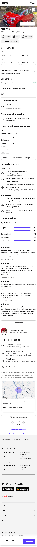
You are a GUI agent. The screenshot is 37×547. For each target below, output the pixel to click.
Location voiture (6, 439)
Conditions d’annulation (18, 434)
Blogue (20, 483)
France (16, 439)
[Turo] (5, 3)
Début (3, 51)
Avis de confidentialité (8, 532)
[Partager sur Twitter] (13, 423)
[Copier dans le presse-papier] (24, 423)
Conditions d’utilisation (20, 529)
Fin (2, 59)
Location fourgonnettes (8, 456)
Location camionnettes (8, 452)
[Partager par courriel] (18, 423)
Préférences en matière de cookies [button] (12, 535)
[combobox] (34, 71)
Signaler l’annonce (18, 429)
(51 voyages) (21, 32)
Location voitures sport (8, 469)
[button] (32, 3)
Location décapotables (8, 465)
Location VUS (23, 461)
